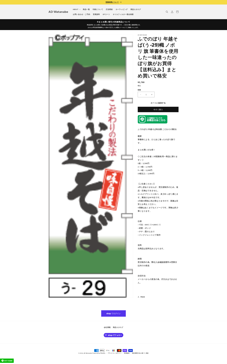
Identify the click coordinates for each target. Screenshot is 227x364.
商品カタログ (118, 327)
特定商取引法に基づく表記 (140, 353)
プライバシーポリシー (115, 353)
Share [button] (142, 297)
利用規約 (127, 353)
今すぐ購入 (158, 109)
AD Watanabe (88, 353)
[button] (76, 9)
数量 (139, 90)
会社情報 (107, 327)
